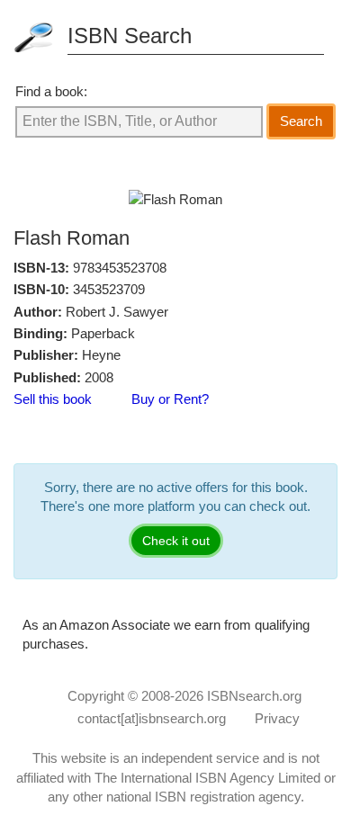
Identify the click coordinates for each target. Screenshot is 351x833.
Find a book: (51, 91)
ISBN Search (130, 35)
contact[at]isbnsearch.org (151, 718)
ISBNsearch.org (254, 695)
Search (301, 121)
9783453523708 (119, 267)
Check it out (176, 540)
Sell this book (53, 399)
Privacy (277, 718)
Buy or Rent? (170, 399)
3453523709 (109, 289)
